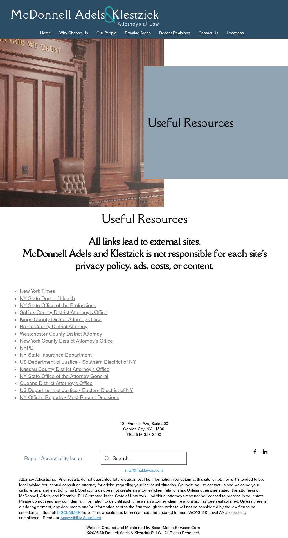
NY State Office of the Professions (58, 305)
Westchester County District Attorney (61, 334)
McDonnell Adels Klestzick (84, 14)
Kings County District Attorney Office (61, 319)
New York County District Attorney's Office (66, 341)
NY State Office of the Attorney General (64, 376)
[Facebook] (254, 451)
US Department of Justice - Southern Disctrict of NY (78, 362)
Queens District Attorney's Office (56, 383)
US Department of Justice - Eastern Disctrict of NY (76, 390)
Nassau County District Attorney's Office (64, 369)
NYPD (27, 348)
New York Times (37, 291)
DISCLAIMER (69, 512)
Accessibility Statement (80, 518)
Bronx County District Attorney (53, 326)
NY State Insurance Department (56, 355)
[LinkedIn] (265, 451)
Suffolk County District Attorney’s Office (63, 312)
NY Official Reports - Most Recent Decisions (69, 397)
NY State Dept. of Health (47, 298)
